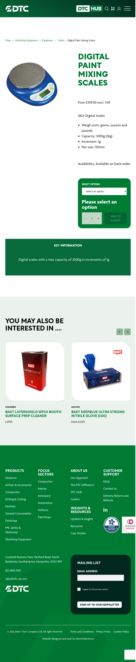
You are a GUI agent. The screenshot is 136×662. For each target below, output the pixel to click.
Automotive (45, 503)
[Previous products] (119, 332)
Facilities (10, 506)
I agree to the (96, 589)
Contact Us (110, 488)
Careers (75, 499)
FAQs (106, 481)
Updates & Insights (82, 519)
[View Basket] (113, 9)
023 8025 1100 (13, 570)
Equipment (48, 40)
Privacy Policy (103, 631)
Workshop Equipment (26, 40)
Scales (61, 40)
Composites (12, 492)
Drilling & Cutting (15, 499)
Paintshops (44, 517)
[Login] (119, 8)
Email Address (88, 571)
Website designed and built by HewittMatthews (68, 638)
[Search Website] (107, 9)
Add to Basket (115, 218)
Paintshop (11, 520)
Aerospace (44, 495)
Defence (43, 510)
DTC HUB (76, 492)
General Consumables (18, 513)
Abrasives (11, 478)
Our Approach (79, 478)
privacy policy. (101, 589)
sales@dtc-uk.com (16, 578)
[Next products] (127, 332)
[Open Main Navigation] (127, 9)
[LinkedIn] (105, 510)
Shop (8, 40)
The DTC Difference (82, 485)
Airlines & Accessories (18, 485)
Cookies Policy (121, 631)
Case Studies (78, 533)
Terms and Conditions (82, 631)
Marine (42, 488)
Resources (77, 526)
